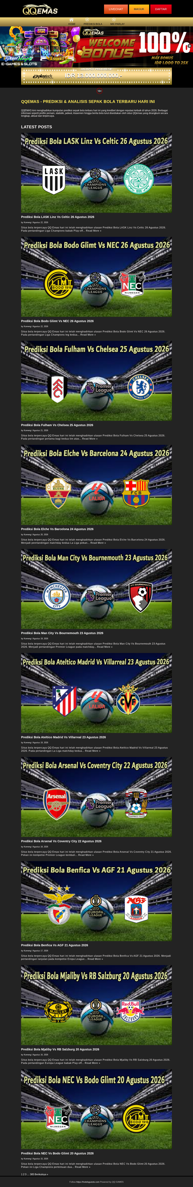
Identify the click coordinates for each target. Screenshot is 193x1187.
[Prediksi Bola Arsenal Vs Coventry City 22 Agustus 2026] (96, 797)
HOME (72, 24)
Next (189, 46)
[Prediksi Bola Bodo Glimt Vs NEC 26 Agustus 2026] (96, 277)
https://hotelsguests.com (88, 1182)
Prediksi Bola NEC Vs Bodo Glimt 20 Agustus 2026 (57, 1153)
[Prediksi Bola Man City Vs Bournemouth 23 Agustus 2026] (96, 589)
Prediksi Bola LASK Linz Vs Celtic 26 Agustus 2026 (57, 217)
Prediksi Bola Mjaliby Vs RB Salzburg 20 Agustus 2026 (60, 1049)
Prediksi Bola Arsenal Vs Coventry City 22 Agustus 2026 (61, 841)
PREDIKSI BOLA (93, 24)
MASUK (139, 9)
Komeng (27, 222)
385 (32, 1174)
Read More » (93, 230)
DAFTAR (161, 9)
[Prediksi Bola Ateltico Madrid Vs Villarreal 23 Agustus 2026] (96, 693)
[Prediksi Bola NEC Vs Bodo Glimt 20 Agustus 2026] (96, 1109)
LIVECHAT (116, 9)
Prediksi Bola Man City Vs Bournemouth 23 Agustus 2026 (62, 633)
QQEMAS (26, 110)
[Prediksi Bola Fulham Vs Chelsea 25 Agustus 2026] (96, 381)
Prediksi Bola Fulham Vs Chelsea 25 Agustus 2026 (57, 425)
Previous (4, 46)
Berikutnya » (41, 1174)
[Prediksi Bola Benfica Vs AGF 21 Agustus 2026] (96, 901)
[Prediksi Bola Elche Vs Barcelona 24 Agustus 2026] (96, 485)
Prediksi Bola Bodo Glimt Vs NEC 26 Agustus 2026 (57, 321)
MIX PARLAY (117, 24)
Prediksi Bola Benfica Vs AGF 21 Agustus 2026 (54, 945)
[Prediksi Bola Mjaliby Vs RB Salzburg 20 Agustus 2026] (96, 1005)
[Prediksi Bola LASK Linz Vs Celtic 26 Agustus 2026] (96, 173)
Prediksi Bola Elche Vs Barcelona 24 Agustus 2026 (57, 529)
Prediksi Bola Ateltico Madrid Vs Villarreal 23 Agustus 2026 (63, 737)
